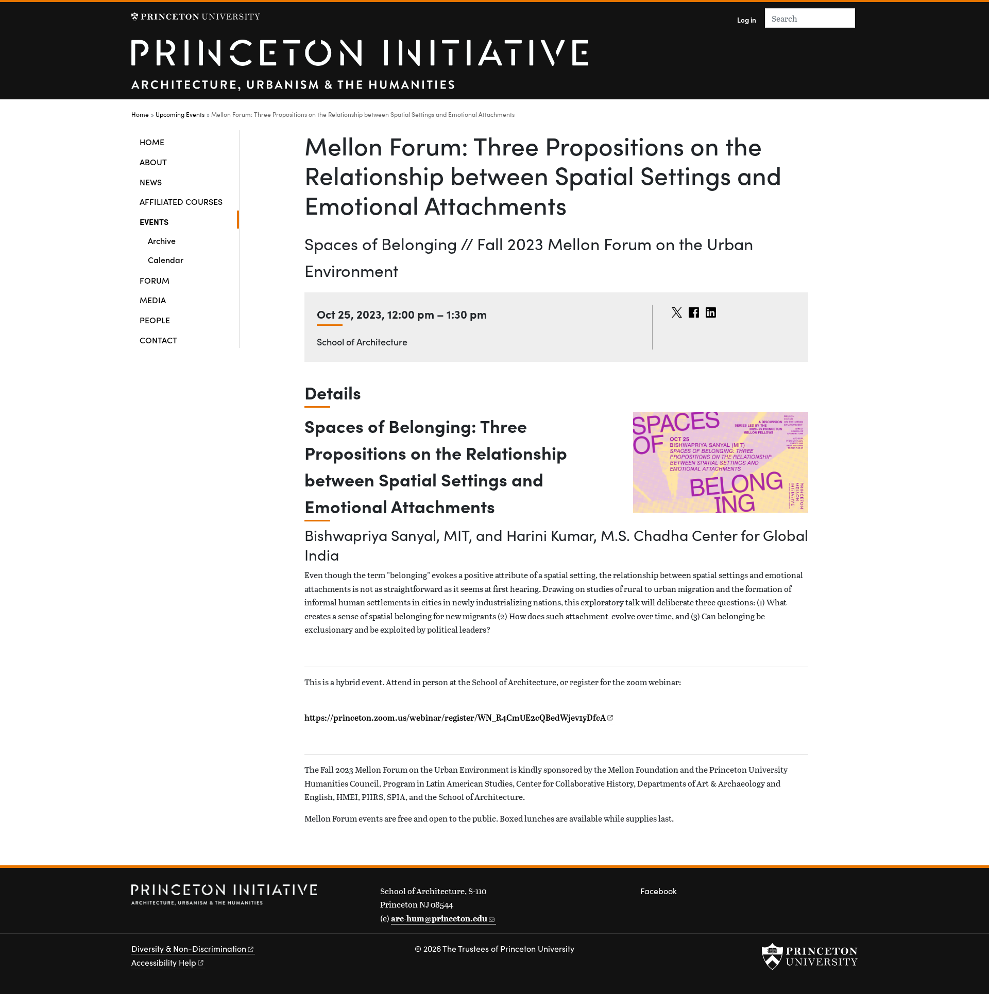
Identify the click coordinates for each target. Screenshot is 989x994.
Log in (746, 20)
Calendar (165, 259)
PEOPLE (155, 319)
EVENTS (187, 221)
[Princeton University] (195, 16)
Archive (162, 240)
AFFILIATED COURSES (181, 201)
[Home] (359, 69)
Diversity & (188, 948)
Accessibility (163, 962)
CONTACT (158, 339)
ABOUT (153, 161)
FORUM (154, 280)
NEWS (151, 181)
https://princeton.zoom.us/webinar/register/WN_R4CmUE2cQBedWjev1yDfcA (455, 717)
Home (140, 114)
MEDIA (153, 299)
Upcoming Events (180, 114)
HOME (152, 141)
